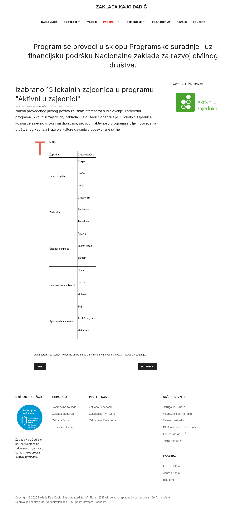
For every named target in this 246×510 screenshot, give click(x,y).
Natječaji (43, 106)
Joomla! (20, 501)
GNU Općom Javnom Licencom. (87, 501)
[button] (72, 22)
